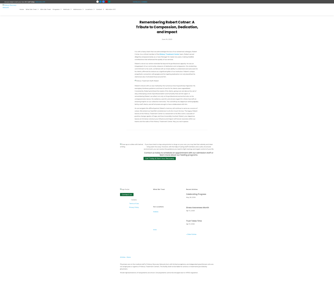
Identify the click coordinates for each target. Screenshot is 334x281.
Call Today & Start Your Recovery (159, 158)
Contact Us (127, 195)
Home (22, 9)
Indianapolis (157, 219)
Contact (99, 9)
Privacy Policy (134, 207)
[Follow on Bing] (109, 2)
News (129, 257)
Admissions (77, 9)
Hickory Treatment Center (169, 54)
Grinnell (155, 232)
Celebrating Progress (196, 194)
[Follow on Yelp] (106, 2)
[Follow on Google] (103, 2)
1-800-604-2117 (40, 2)
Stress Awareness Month (197, 207)
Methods (66, 9)
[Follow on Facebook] (97, 2)
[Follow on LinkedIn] (100, 2)
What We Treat (31, 9)
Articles (123, 257)
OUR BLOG (136, 2)
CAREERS (144, 2)
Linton (155, 223)
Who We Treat (45, 9)
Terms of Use (134, 203)
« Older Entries (191, 234)
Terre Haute (157, 226)
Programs (56, 9)
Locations (89, 9)
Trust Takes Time (194, 221)
